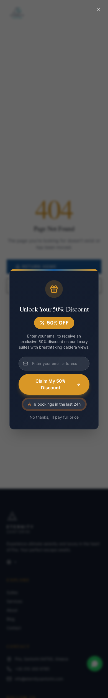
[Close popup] (99, 9)
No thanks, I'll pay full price (54, 417)
